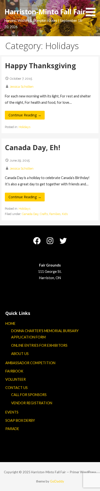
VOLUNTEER (15, 379)
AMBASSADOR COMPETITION (30, 363)
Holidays (24, 127)
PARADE (12, 429)
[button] (92, 9)
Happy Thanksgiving (40, 65)
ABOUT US (20, 354)
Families (54, 214)
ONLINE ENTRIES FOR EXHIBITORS (39, 345)
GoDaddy (57, 481)
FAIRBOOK (14, 371)
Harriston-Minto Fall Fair (44, 11)
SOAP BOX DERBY (20, 420)
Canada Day (30, 214)
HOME (10, 323)
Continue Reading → (24, 115)
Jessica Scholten (21, 86)
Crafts (44, 214)
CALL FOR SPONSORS (29, 395)
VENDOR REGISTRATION (31, 403)
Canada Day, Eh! (32, 147)
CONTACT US (16, 388)
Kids (65, 214)
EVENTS (11, 412)
